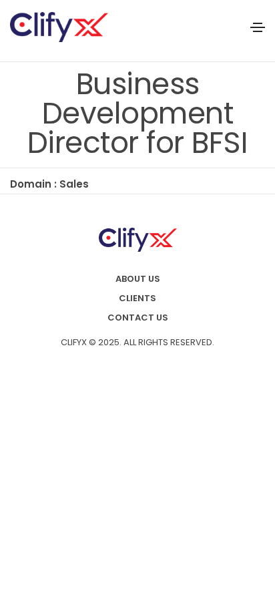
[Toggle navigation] (257, 27)
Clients (137, 298)
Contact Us (137, 317)
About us (137, 278)
